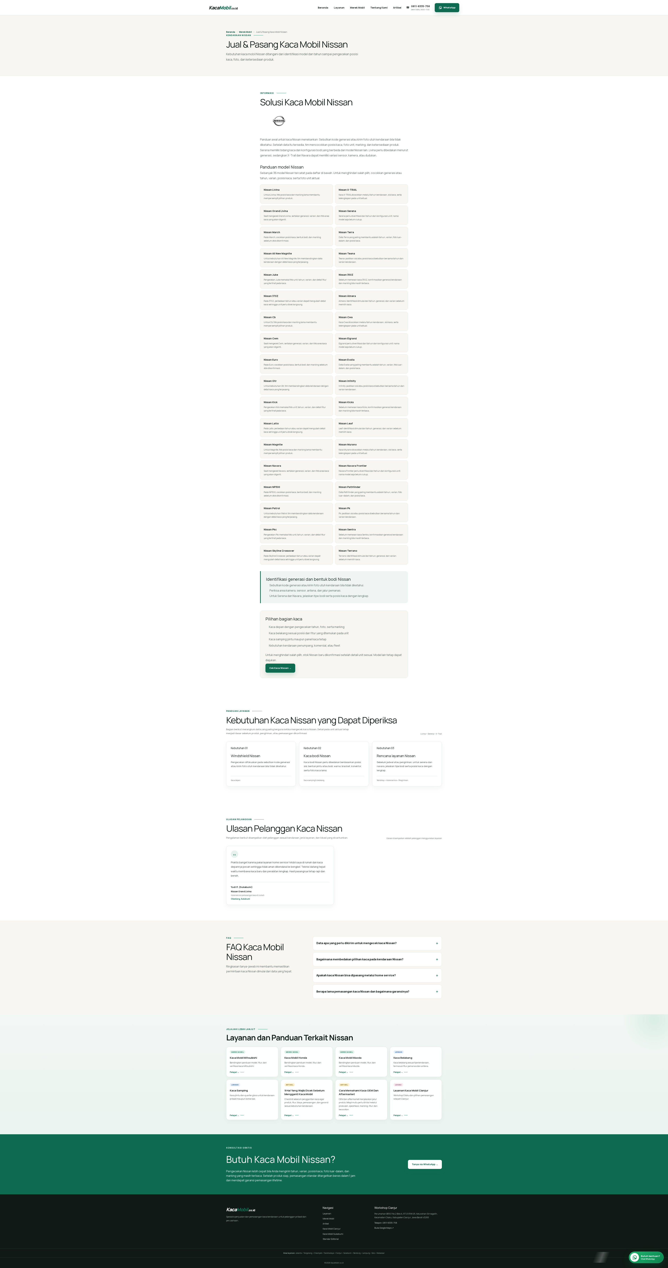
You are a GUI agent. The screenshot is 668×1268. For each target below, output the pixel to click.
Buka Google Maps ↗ (384, 1227)
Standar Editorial (331, 1239)
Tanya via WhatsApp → (425, 1164)
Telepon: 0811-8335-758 (385, 1222)
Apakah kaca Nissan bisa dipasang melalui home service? (377, 975)
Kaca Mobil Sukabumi (333, 1233)
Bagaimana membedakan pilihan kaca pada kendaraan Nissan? (377, 959)
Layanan (327, 1213)
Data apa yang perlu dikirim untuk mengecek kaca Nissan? (377, 943)
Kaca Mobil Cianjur (332, 1228)
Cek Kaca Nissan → (280, 668)
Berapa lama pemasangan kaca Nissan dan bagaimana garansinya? (377, 991)
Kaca (223, 7)
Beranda (230, 31)
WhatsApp (449, 7)
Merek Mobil (245, 31)
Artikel (326, 1223)
